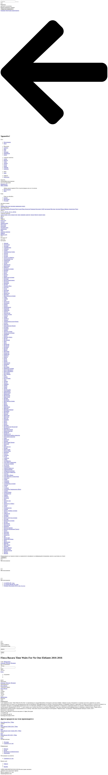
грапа (5, 161)
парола (2, 649)
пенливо (6, 152)
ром (16, 214)
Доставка (6, 742)
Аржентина (72, 209)
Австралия (47, 209)
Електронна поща (5, 646)
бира (5, 173)
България (38, 209)
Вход (5, 143)
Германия (32, 209)
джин (18, 214)
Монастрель (7, 661)
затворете (3, 557)
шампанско (7, 153)
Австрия (58, 209)
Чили (76, 209)
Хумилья (3, 663)
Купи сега (6, 177)
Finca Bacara (4, 685)
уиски (5, 159)
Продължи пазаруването (7, 9)
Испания (12, 209)
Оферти (6, 763)
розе (5, 150)
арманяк (6, 167)
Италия (3, 209)
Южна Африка (64, 209)
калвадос (6, 169)
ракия (40, 214)
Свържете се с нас (9, 743)
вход (2, 652)
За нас (5, 750)
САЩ (42, 209)
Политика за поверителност (11, 751)
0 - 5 (2, 212)
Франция (7, 209)
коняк (5, 166)
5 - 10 (4, 212)
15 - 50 (12, 212)
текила (32, 214)
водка (5, 164)
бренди (6, 160)
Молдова (52, 209)
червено (6, 147)
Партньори (7, 753)
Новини (6, 748)
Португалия (18, 209)
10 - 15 (8, 212)
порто (5, 155)
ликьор (6, 163)
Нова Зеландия (26, 209)
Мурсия (8, 663)
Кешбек (6, 766)
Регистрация (7, 142)
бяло (5, 149)
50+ (15, 212)
